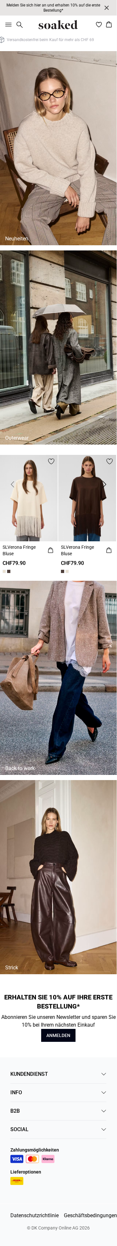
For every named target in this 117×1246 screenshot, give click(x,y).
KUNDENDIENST (29, 1074)
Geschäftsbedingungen (90, 1215)
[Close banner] (106, 8)
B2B (15, 1111)
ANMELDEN (58, 1035)
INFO (16, 1092)
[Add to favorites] (51, 461)
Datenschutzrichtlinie (34, 1215)
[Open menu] (7, 24)
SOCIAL (19, 1129)
